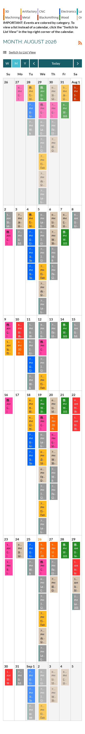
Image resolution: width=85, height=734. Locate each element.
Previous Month (34, 64)
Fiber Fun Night (43, 167)
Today (56, 63)
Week (7, 63)
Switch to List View (22, 52)
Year (25, 63)
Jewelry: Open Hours (67, 98)
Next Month (78, 64)
